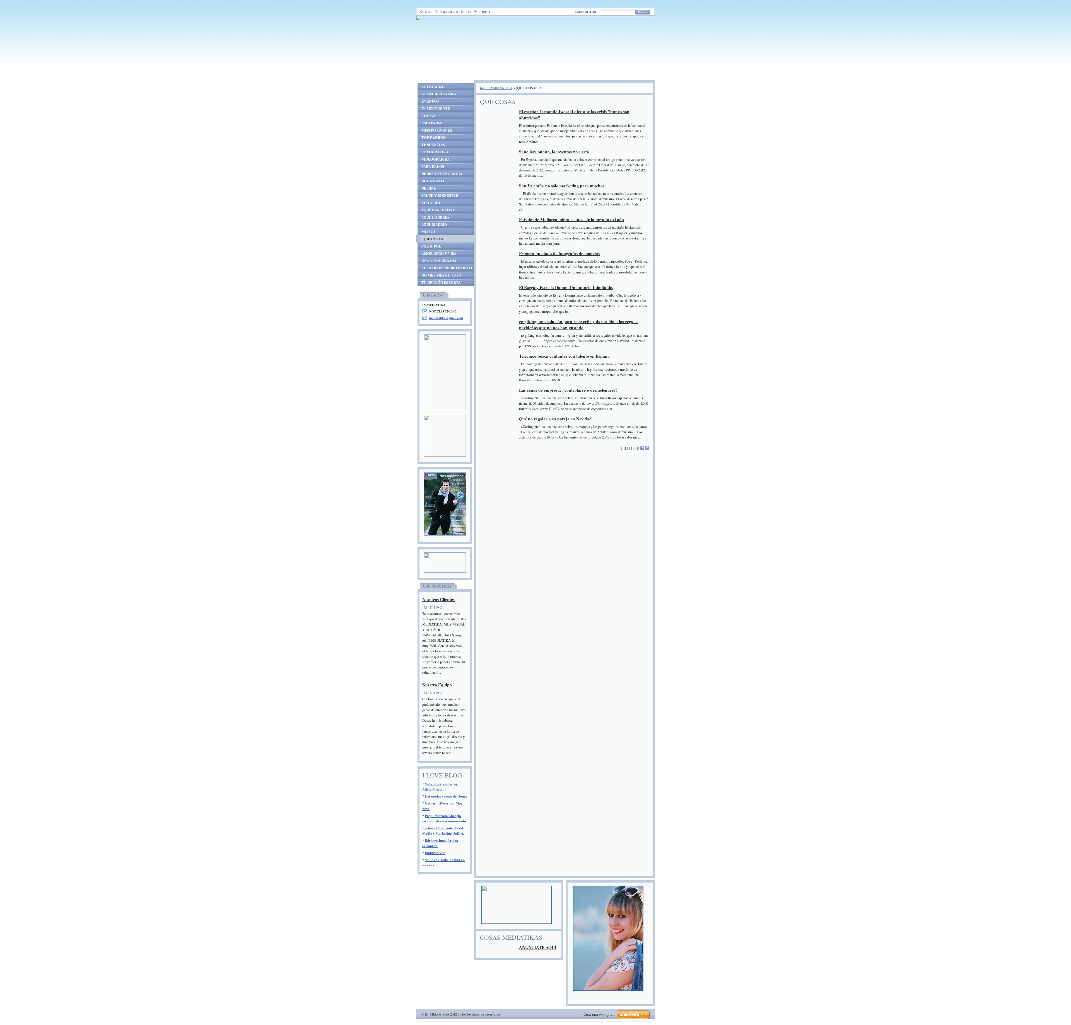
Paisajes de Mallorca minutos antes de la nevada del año (571, 219)
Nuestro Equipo (437, 685)
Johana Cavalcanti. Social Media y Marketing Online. (443, 830)
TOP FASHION (433, 137)
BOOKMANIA (433, 180)
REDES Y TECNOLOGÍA (441, 173)
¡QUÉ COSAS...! (434, 238)
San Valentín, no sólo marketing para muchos (561, 186)
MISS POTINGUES (436, 130)
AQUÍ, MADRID (434, 224)
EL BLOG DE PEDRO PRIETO (446, 267)
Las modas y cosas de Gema (446, 796)
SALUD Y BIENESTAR (439, 195)
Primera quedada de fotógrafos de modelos (559, 253)
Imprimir (484, 11)
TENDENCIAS (433, 144)
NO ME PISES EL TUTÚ (441, 275)
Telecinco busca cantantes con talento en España (564, 356)
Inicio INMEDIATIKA (496, 87)
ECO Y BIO (430, 202)
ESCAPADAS (431, 122)
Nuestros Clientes (438, 599)
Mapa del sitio (449, 11)
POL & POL (431, 246)
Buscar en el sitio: (587, 11)
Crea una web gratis (599, 1014)
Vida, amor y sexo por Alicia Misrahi (440, 786)
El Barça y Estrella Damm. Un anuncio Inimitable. (566, 287)
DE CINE (428, 188)
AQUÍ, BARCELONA (438, 209)
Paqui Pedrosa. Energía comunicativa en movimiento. (444, 818)
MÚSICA (428, 231)
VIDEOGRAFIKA (435, 159)
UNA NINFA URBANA (439, 260)
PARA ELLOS (432, 166)
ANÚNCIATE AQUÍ (537, 947)
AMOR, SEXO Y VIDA (439, 253)
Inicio (428, 11)
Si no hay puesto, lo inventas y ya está (554, 152)
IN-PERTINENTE (435, 108)
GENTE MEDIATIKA (438, 93)
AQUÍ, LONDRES (435, 217)
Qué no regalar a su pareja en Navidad (555, 419)
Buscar (642, 12)
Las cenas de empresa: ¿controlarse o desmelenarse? (568, 390)
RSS (468, 11)
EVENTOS (430, 101)
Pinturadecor (435, 852)
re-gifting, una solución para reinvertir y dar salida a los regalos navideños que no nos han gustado (578, 324)
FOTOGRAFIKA (434, 151)
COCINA (428, 115)
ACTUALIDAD (433, 86)
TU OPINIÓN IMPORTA (441, 282)
